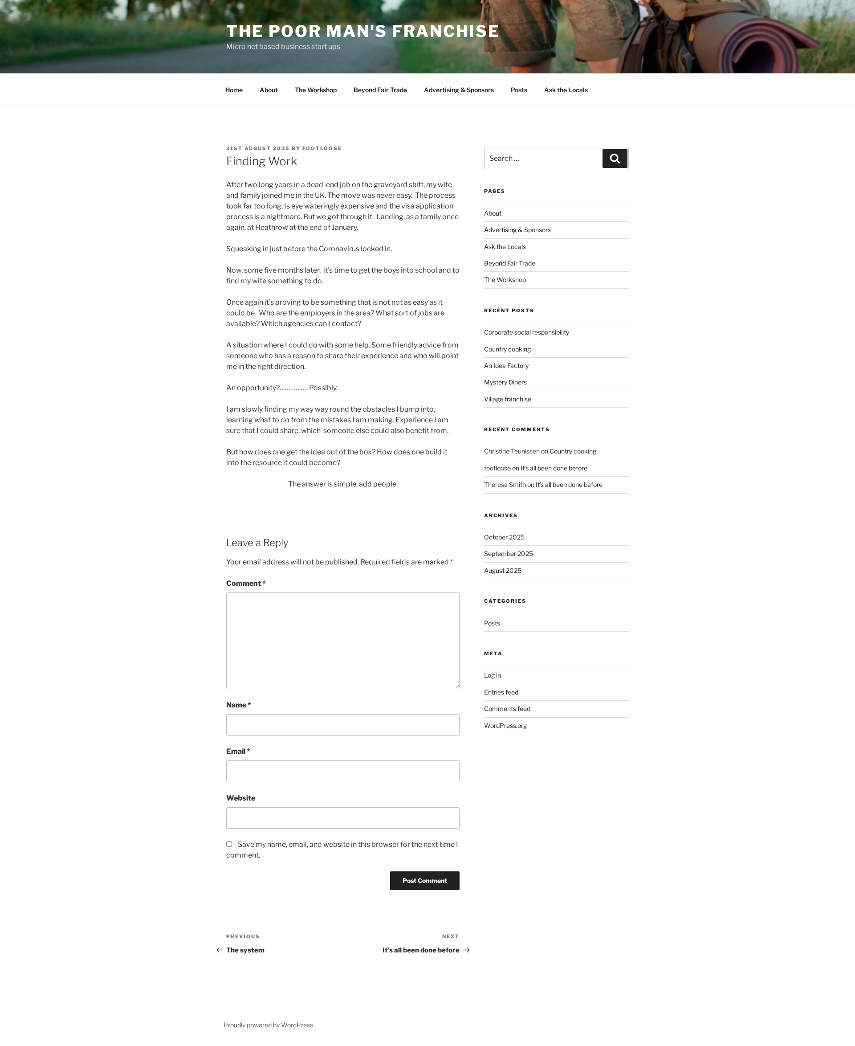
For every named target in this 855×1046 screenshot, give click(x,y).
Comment (246, 583)
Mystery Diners (505, 382)
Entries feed (501, 692)
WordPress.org (505, 725)
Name (238, 705)
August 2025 (502, 570)
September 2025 (508, 553)
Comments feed (507, 708)
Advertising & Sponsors (459, 90)
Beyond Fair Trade (380, 90)
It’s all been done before (554, 468)
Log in (492, 675)
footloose (322, 148)
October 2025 (504, 537)
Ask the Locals (566, 90)
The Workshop (316, 90)
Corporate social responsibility (526, 332)
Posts (519, 90)
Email (238, 751)
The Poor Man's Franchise (363, 31)
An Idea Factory (506, 365)
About (269, 90)
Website (240, 798)
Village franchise (507, 399)
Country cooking (507, 349)
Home (234, 90)
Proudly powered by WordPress (268, 1025)
